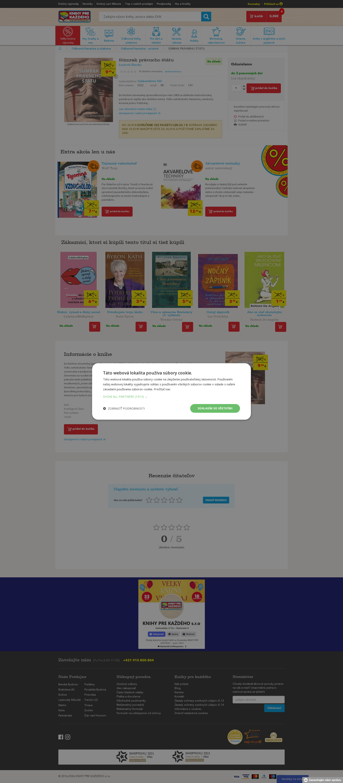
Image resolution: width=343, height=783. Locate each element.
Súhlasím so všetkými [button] (215, 408)
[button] (171, 396)
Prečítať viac (162, 389)
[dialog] (171, 391)
